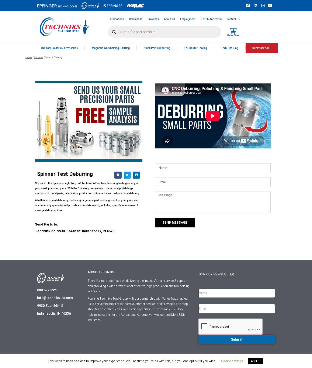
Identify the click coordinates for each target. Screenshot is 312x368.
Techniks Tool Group (114, 298)
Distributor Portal (211, 19)
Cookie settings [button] (232, 361)
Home (28, 57)
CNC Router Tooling (195, 48)
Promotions (117, 19)
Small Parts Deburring (157, 48)
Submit (236, 339)
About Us (169, 19)
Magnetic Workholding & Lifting (111, 48)
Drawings (153, 19)
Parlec (166, 298)
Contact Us (233, 19)
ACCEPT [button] (256, 361)
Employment (187, 19)
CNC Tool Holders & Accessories (59, 48)
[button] (118, 175)
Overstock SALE (261, 48)
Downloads (135, 19)
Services (38, 57)
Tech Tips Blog (229, 48)
